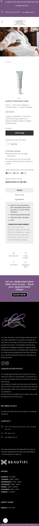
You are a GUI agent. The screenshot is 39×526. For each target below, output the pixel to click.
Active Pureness (25, 107)
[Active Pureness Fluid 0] (20, 83)
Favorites (13, 265)
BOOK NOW (20, 294)
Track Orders (25, 257)
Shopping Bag (25, 266)
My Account (13, 256)
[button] (13, 144)
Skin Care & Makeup (20, 105)
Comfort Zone (11, 107)
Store (8, 105)
